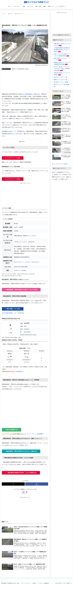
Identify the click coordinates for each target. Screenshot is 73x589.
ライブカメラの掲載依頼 (43, 583)
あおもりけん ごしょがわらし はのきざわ (26, 262)
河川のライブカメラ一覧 (60, 77)
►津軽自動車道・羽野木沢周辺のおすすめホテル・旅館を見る (21, 451)
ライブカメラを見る (34, 62)
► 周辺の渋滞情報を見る (11, 429)
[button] (64, 6)
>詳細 (28, 348)
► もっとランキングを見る (60, 164)
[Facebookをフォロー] (26, 492)
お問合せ (34, 583)
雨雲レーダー (5, 122)
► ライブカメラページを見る (12, 158)
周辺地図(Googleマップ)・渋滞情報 (12, 131)
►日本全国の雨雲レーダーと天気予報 (13, 313)
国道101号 (15, 68)
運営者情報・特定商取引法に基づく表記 (10, 583)
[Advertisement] (25, 19)
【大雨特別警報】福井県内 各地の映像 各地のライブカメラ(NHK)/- (62, 49)
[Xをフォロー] (23, 492)
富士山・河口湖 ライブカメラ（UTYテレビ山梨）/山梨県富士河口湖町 (62, 68)
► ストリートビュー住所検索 (33, 434)
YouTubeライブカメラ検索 (61, 82)
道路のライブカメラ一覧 (60, 79)
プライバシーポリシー (26, 583)
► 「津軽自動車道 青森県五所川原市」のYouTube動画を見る (21, 472)
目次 (20, 141)
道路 (27, 68)
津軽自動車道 (21, 68)
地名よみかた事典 (16, 275)
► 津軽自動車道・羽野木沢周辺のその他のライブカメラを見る (21, 289)
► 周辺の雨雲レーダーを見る (12, 308)
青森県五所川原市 (6, 68)
